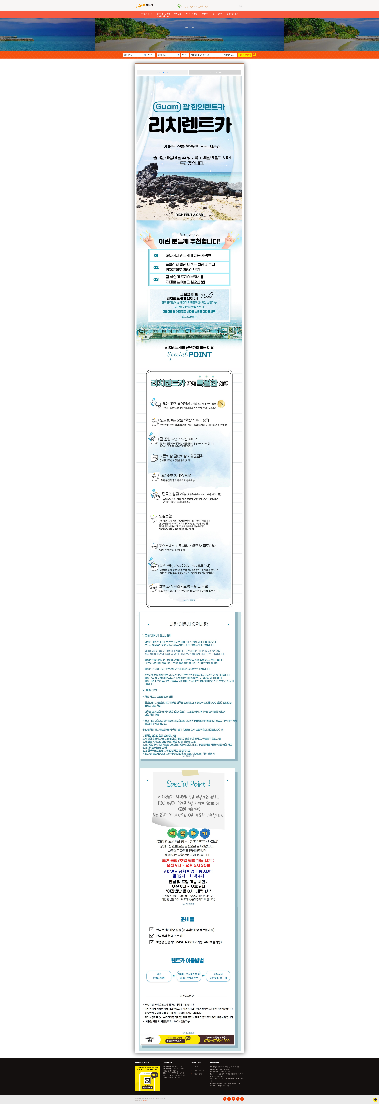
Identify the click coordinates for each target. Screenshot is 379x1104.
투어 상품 (177, 14)
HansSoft (146, 1100)
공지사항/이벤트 (232, 14)
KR (240, 6)
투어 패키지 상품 (191, 14)
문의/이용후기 (217, 14)
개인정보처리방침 (198, 1070)
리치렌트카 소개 (146, 14)
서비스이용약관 (198, 1074)
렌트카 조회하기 (245, 55)
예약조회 (205, 14)
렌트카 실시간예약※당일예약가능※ (163, 15)
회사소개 (195, 1066)
